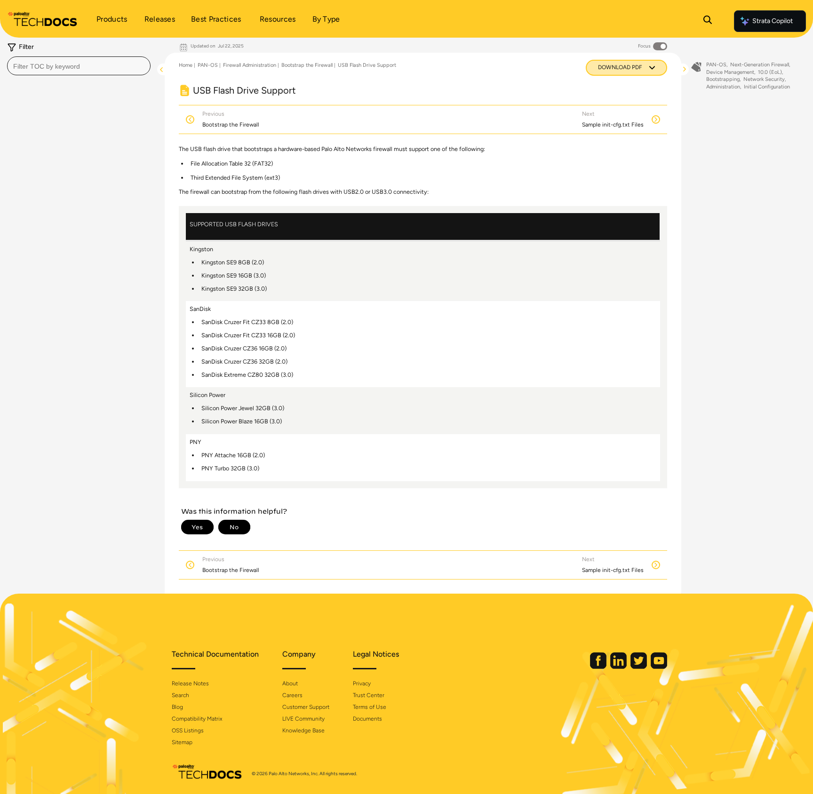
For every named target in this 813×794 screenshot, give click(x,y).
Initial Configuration (767, 87)
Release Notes (190, 683)
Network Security (764, 79)
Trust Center (368, 695)
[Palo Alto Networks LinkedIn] (619, 667)
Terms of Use (369, 707)
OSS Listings (188, 730)
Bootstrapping (723, 79)
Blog (177, 707)
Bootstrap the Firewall (307, 65)
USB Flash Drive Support (367, 65)
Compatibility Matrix (197, 718)
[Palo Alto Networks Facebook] (599, 667)
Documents (367, 718)
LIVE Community (303, 718)
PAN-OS (208, 65)
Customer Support (305, 707)
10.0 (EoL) (770, 72)
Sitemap (182, 742)
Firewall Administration (249, 65)
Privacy (362, 683)
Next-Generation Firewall (759, 65)
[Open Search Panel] (708, 21)
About (290, 683)
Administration (723, 87)
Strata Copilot (772, 21)
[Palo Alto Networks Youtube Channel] (659, 667)
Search (180, 695)
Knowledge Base (303, 730)
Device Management (730, 72)
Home (185, 65)
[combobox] (79, 65)
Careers (292, 695)
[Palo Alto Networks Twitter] (639, 667)
